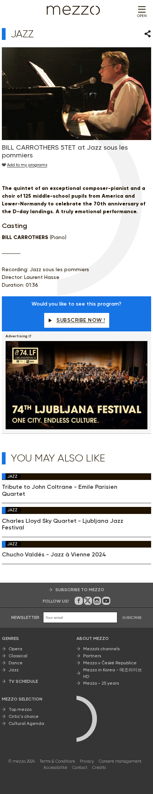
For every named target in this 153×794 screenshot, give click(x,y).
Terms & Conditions (57, 761)
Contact (79, 767)
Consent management (120, 761)
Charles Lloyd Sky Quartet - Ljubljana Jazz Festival (62, 524)
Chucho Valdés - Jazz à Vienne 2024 (54, 554)
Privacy (87, 761)
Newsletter (25, 617)
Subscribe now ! (80, 320)
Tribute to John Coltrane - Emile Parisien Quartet (59, 490)
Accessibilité (55, 767)
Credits (99, 767)
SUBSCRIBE (132, 618)
